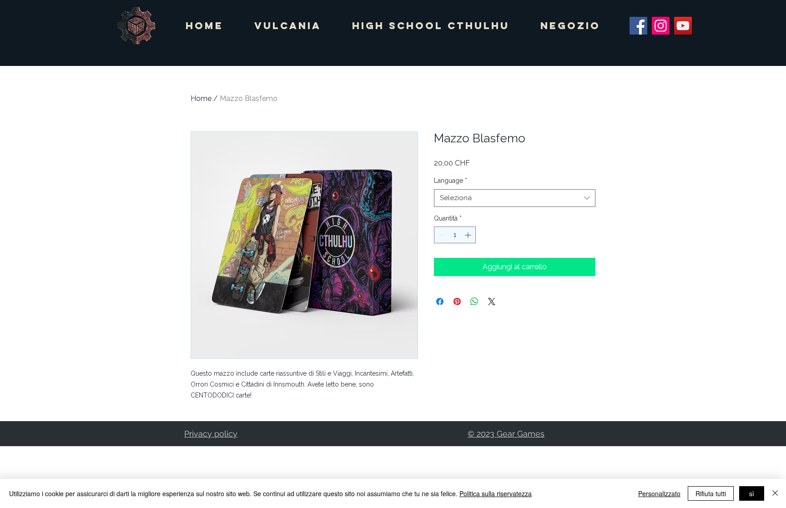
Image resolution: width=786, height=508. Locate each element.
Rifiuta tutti (710, 493)
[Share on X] (491, 301)
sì (751, 493)
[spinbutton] (455, 235)
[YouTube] (683, 26)
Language (450, 180)
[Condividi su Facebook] (439, 301)
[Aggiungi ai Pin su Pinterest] (457, 301)
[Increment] (468, 235)
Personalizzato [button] (659, 493)
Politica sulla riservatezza (495, 493)
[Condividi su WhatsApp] (474, 301)
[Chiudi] (775, 493)
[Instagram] (661, 26)
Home (201, 98)
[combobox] (514, 198)
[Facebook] (638, 26)
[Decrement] (441, 235)
